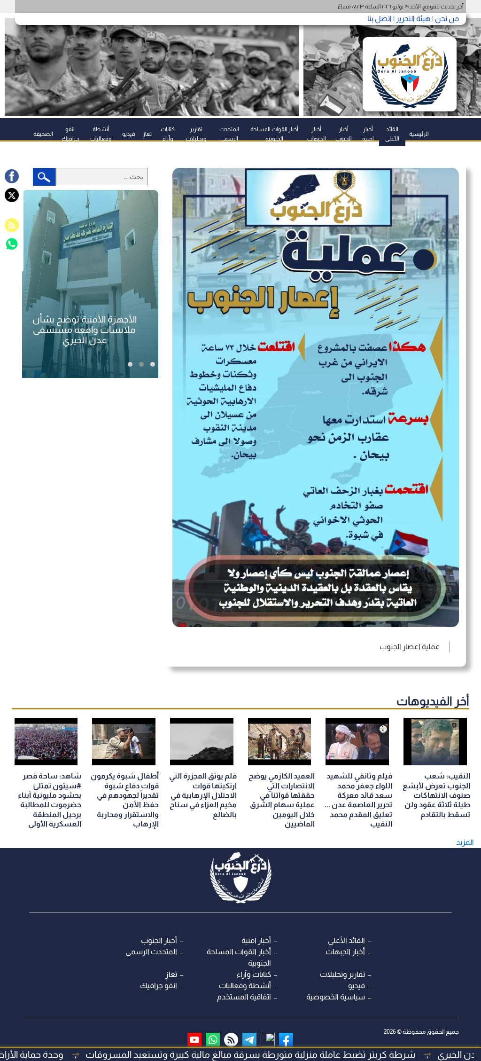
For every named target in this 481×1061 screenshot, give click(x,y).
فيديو (128, 134)
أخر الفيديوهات (432, 700)
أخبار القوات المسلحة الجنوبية (274, 134)
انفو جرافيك (70, 134)
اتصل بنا (379, 19)
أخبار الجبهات (316, 134)
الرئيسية (419, 134)
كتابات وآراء (168, 134)
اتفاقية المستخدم (244, 997)
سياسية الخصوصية (335, 997)
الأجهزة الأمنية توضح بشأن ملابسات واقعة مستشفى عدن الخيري (84, 329)
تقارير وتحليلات (196, 134)
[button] (152, 364)
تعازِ (147, 134)
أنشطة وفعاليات (100, 134)
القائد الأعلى (392, 134)
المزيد (465, 842)
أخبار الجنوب (343, 134)
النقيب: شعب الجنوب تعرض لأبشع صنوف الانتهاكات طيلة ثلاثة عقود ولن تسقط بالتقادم (436, 795)
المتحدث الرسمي (229, 134)
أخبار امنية (368, 134)
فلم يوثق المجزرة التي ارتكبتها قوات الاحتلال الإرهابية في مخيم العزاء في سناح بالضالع (203, 795)
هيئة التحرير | (411, 19)
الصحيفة (43, 134)
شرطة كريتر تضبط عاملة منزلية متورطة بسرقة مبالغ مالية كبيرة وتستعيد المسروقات (294, 1054)
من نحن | (445, 19)
